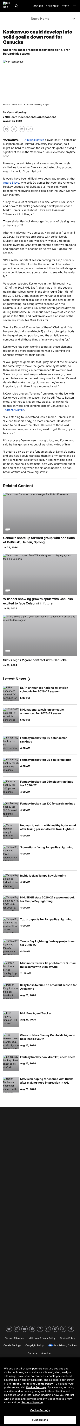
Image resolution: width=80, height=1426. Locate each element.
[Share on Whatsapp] (6, 129)
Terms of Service (32, 1402)
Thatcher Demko (13, 409)
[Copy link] (29, 129)
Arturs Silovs (11, 182)
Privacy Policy (21, 1383)
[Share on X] (14, 129)
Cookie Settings (36, 1387)
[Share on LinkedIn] (22, 129)
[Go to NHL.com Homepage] (7, 6)
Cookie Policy (44, 1383)
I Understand (40, 1419)
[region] (40, 1391)
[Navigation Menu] (74, 6)
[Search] (16, 6)
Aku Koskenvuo (34, 139)
